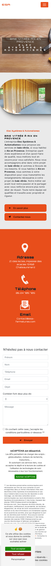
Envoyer (28, 440)
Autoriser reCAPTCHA (25, 477)
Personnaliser (18, 559)
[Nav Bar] (44, 4)
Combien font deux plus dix (17, 393)
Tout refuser (18, 554)
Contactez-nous (21, 217)
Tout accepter (18, 548)
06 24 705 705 (25, 293)
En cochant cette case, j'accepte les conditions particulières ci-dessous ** (25, 431)
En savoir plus (20, 208)
